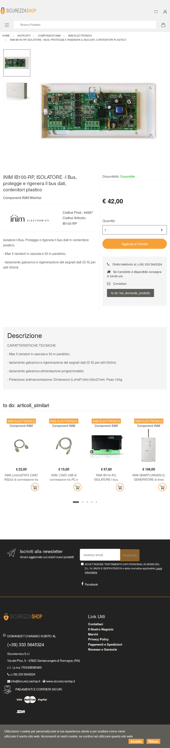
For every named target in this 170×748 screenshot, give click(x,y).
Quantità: (108, 220)
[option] (98, 111)
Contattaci (119, 283)
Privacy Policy (98, 639)
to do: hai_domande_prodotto (130, 293)
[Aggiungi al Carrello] (35, 487)
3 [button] (87, 502)
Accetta (136, 741)
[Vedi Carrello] (165, 24)
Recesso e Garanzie (102, 649)
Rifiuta (153, 741)
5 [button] (96, 502)
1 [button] (76, 502)
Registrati (130, 555)
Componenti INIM (16, 197)
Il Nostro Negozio (100, 629)
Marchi (93, 634)
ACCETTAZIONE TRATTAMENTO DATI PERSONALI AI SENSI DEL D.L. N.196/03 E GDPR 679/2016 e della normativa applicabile (123, 568)
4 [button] (92, 502)
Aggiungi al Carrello (135, 244)
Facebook (91, 584)
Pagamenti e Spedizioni (105, 644)
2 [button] (83, 502)
